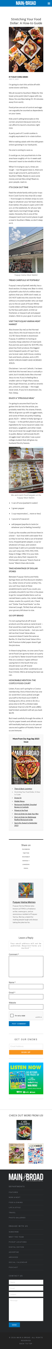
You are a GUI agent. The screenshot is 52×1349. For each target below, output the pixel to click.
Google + (26, 860)
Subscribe (14, 1232)
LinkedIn (26, 864)
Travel (12, 1213)
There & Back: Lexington (23, 789)
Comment (14, 954)
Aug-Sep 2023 (33, 738)
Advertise (14, 1252)
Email (26, 868)
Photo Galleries (17, 1218)
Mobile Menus (19, 801)
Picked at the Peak (21, 810)
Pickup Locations (18, 1242)
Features (13, 1192)
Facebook (26, 849)
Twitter (26, 853)
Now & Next (14, 1197)
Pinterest (26, 857)
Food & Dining (16, 1202)
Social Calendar (18, 1262)
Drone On (17, 798)
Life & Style (15, 1207)
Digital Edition (16, 1247)
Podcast (13, 1267)
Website (12, 1003)
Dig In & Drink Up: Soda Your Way (26, 814)
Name (12, 982)
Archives (13, 1257)
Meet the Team (16, 1237)
